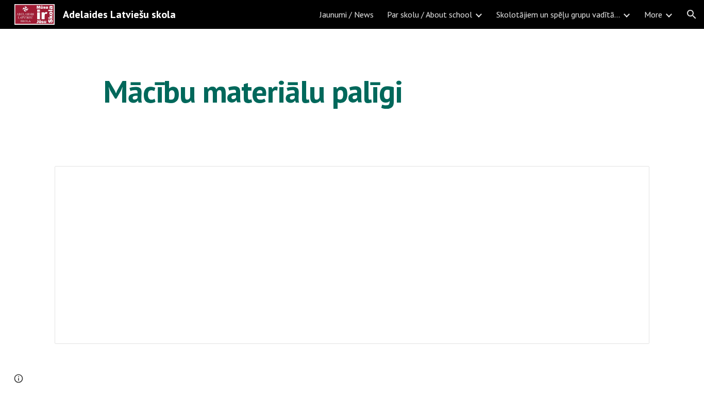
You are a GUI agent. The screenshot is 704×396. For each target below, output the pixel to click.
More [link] (653, 14)
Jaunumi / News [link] (347, 14)
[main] (253, 91)
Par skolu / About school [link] (429, 14)
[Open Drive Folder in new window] (629, 179)
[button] (691, 14)
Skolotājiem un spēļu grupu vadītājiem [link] (558, 14)
